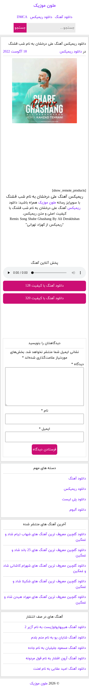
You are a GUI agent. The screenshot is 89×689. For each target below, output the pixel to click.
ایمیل (44, 429)
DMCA (22, 17)
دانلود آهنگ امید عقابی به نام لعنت (59, 668)
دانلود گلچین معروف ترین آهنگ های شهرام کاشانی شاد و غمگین (44, 568)
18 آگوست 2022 (15, 51)
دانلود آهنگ (63, 17)
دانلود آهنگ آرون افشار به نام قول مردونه (56, 658)
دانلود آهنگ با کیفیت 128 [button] (44, 285)
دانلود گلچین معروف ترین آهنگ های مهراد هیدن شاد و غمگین (45, 600)
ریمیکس (73, 208)
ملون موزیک (44, 6)
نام (44, 410)
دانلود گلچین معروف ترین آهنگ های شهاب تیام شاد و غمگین (45, 537)
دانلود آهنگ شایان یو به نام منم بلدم (58, 637)
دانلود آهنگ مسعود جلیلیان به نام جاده (57, 648)
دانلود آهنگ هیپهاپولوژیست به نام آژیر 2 (55, 627)
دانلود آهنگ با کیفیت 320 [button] (44, 298)
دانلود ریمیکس (41, 17)
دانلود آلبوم (78, 509)
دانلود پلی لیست (74, 499)
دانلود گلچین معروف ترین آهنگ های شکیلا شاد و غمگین (49, 584)
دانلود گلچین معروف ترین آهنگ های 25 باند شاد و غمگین (49, 553)
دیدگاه (77, 364)
